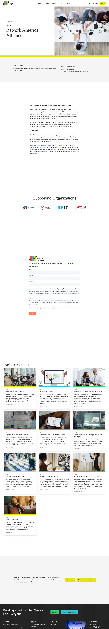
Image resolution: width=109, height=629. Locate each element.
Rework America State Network (42, 145)
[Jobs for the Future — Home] (9, 3)
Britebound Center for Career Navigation (13, 627)
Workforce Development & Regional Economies (74, 71)
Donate (102, 3)
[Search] (89, 3)
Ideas (47, 3)
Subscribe (95, 3)
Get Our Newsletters (69, 612)
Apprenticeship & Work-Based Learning (13, 624)
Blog (62, 3)
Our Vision (53, 624)
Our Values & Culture (56, 627)
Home (7, 21)
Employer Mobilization (67, 69)
